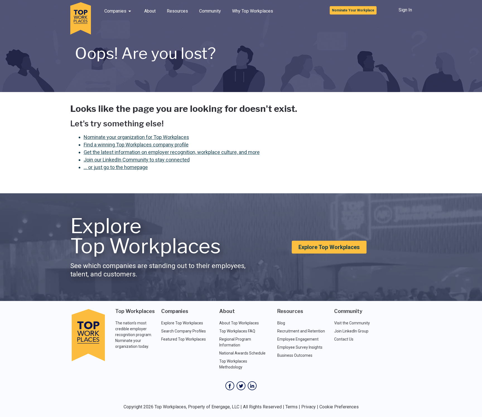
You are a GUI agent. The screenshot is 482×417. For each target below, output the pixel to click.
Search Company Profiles (183, 331)
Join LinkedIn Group (351, 331)
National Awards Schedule (242, 353)
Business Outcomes (294, 355)
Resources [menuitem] (177, 11)
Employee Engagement (298, 339)
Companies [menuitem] (115, 11)
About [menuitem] (150, 11)
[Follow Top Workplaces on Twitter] (241, 385)
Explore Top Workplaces (329, 247)
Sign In (405, 10)
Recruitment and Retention (301, 331)
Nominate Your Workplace (353, 10)
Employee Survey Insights (299, 347)
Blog (281, 323)
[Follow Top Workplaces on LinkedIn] (252, 385)
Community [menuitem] (210, 11)
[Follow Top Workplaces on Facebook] (229, 385)
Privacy (308, 406)
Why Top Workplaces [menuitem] (252, 11)
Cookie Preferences (339, 406)
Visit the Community (352, 323)
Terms (291, 406)
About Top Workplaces (239, 323)
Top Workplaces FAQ (237, 331)
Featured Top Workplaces (183, 339)
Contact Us (343, 339)
